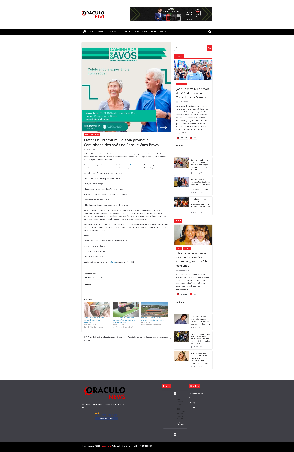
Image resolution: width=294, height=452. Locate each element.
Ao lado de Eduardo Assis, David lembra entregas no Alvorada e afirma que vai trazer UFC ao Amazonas (201, 204)
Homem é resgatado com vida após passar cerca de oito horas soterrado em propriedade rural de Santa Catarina (200, 339)
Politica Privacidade (196, 393)
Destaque (187, 248)
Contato (192, 407)
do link (130, 165)
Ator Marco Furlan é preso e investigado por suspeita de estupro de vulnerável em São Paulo (200, 320)
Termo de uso (194, 398)
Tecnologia (125, 32)
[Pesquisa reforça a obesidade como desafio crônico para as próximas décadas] (126, 309)
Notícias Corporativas (92, 134)
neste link (112, 262)
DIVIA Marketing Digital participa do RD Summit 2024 (104, 339)
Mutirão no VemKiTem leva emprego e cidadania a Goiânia (152, 319)
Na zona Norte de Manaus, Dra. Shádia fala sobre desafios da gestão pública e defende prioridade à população (200, 184)
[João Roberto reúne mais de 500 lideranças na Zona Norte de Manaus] (193, 70)
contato (164, 32)
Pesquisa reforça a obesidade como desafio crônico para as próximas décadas (124, 320)
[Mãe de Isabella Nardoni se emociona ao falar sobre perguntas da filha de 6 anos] (193, 235)
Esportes (101, 32)
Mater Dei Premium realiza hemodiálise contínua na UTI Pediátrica (94, 320)
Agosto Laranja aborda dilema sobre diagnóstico (148, 339)
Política (112, 32)
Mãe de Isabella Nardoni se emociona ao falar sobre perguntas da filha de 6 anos (192, 259)
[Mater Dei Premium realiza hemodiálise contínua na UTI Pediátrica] (97, 309)
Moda (136, 32)
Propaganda (193, 403)
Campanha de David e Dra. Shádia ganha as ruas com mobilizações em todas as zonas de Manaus (200, 165)
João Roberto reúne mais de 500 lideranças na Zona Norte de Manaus (192, 93)
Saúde (145, 32)
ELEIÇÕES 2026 (181, 84)
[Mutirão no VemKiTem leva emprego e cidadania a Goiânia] (154, 309)
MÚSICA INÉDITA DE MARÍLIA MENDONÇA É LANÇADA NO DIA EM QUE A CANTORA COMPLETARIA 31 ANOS (200, 358)
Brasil (154, 32)
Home (91, 32)
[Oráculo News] (84, 32)
